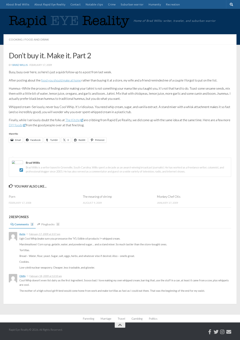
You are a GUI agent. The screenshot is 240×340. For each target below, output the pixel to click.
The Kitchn (72, 120)
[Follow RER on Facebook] (209, 331)
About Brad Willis (17, 4)
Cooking (15, 39)
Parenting (88, 318)
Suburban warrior (132, 4)
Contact (75, 4)
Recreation (173, 4)
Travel (121, 318)
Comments (23, 224)
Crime (112, 4)
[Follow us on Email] (228, 331)
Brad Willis (20, 64)
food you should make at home (61, 80)
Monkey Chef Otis (168, 196)
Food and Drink (37, 39)
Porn (12, 196)
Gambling (136, 318)
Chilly (22, 276)
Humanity (154, 4)
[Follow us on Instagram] (222, 331)
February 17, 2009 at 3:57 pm (44, 234)
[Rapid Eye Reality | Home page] (69, 24)
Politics (153, 318)
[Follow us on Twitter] (216, 331)
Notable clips (94, 4)
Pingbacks (50, 224)
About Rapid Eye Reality (49, 4)
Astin (22, 234)
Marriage (105, 318)
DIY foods (15, 125)
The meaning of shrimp (97, 196)
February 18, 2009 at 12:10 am (46, 276)
